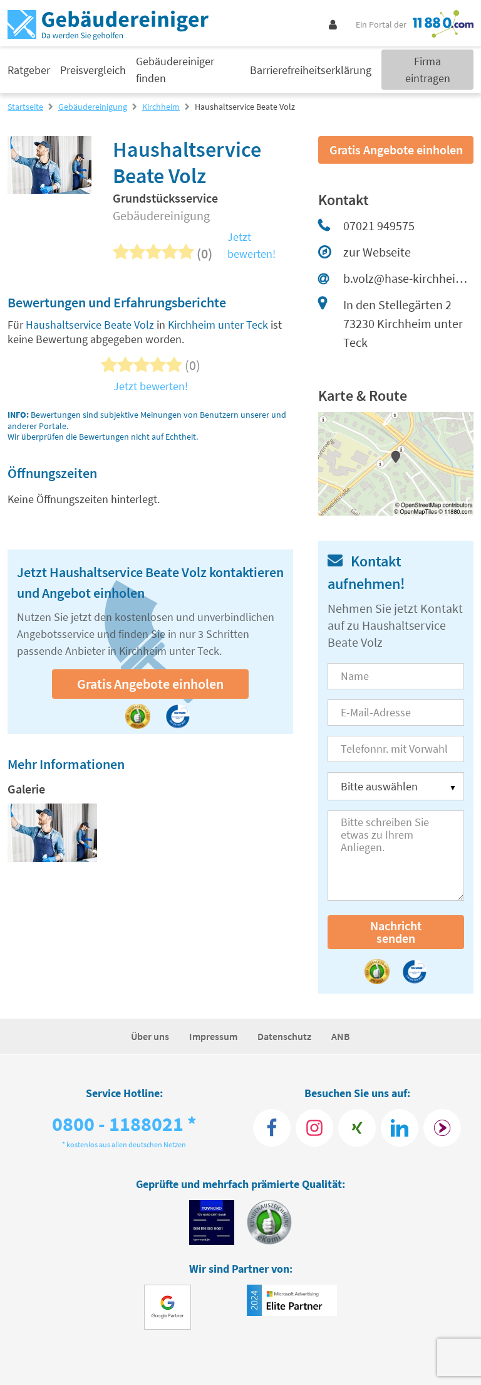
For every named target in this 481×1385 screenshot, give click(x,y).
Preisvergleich (93, 70)
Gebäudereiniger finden (175, 69)
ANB (340, 1036)
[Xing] (357, 1128)
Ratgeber (29, 70)
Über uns (150, 1036)
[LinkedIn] (399, 1128)
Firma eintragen (427, 69)
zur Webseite (377, 252)
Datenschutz (284, 1036)
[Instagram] (314, 1128)
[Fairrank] (442, 1128)
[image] (52, 833)
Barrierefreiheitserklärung (310, 70)
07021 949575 (379, 225)
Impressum (213, 1036)
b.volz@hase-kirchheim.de (408, 278)
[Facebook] (272, 1128)
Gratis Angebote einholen (150, 683)
